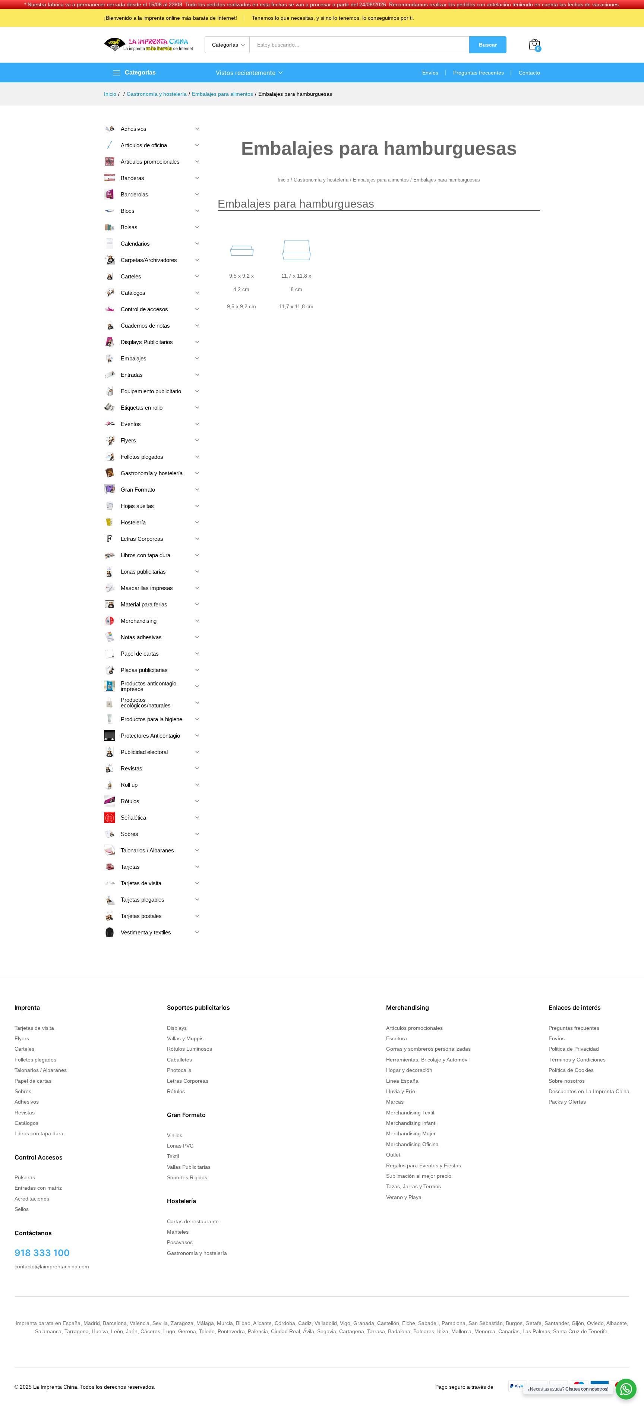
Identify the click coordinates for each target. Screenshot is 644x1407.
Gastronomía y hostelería (321, 180)
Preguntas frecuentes (478, 73)
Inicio (283, 180)
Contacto (529, 73)
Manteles (178, 1232)
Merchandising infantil (412, 1123)
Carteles (24, 1049)
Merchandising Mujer (411, 1133)
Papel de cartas (33, 1081)
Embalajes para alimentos (381, 180)
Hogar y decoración (409, 1070)
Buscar (488, 45)
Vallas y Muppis (185, 1038)
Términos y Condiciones (577, 1060)
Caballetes (179, 1060)
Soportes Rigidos (187, 1177)
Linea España (402, 1081)
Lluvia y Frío (400, 1091)
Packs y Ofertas (567, 1102)
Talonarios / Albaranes (41, 1070)
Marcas (395, 1102)
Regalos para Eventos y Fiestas (423, 1165)
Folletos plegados (35, 1060)
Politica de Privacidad (574, 1049)
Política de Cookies (571, 1070)
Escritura (396, 1038)
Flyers (22, 1038)
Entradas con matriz (38, 1188)
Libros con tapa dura (39, 1133)
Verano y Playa (404, 1197)
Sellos (22, 1209)
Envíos (430, 73)
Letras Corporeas (187, 1081)
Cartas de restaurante (193, 1221)
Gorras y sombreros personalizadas (428, 1049)
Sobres (23, 1091)
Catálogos (26, 1123)
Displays (177, 1028)
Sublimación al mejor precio (418, 1176)
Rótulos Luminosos (189, 1049)
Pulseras (25, 1177)
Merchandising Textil (410, 1113)
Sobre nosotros (567, 1081)
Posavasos (180, 1242)
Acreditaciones (32, 1199)
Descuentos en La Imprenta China (589, 1091)
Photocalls (179, 1070)
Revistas (25, 1113)
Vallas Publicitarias (189, 1167)
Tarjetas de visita (34, 1028)
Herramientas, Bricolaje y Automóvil (428, 1060)
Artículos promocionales (414, 1028)
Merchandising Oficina (412, 1144)
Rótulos (176, 1091)
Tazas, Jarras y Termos (413, 1186)
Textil (173, 1156)
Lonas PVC (180, 1146)
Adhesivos (27, 1102)
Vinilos (174, 1135)
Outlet (393, 1155)
